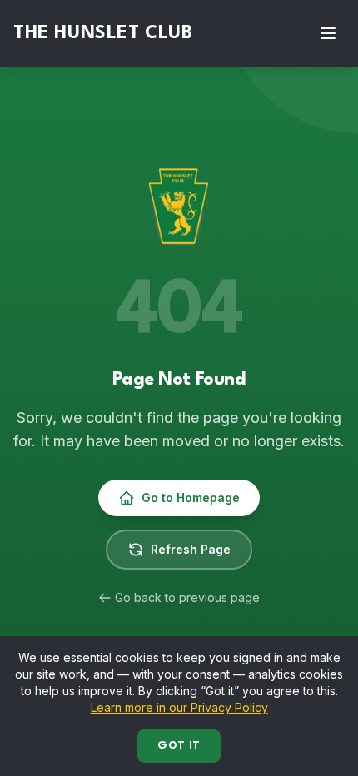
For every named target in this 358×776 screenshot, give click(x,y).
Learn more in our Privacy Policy (179, 707)
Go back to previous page (187, 597)
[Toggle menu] (328, 33)
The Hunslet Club (103, 33)
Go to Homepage (191, 497)
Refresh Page (191, 549)
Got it (178, 745)
